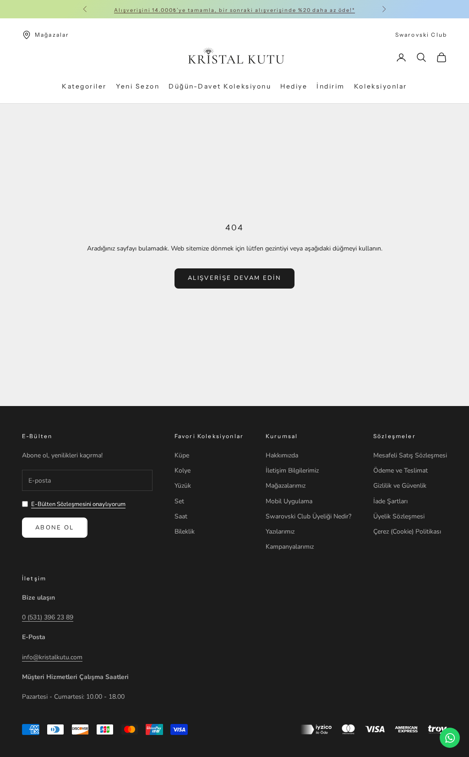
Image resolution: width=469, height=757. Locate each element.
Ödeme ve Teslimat (400, 470)
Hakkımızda (282, 455)
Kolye (183, 470)
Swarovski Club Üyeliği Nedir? (308, 516)
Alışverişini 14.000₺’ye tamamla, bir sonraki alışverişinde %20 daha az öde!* (234, 9)
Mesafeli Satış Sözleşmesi (410, 455)
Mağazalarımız (285, 485)
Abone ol (54, 527)
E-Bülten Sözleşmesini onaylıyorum (78, 504)
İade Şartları (390, 501)
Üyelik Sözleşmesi (399, 516)
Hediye (293, 86)
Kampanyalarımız (290, 546)
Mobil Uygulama (289, 501)
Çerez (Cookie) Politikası (407, 531)
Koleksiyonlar (380, 86)
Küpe (182, 455)
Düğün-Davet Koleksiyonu (220, 86)
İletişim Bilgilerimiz (292, 470)
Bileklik (185, 531)
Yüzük (183, 485)
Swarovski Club (421, 34)
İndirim (330, 86)
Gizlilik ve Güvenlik (399, 485)
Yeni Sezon (137, 86)
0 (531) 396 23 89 (47, 617)
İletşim (34, 578)
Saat (181, 516)
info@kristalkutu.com (52, 657)
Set (179, 501)
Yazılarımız (280, 531)
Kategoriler (84, 86)
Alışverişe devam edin (234, 278)
